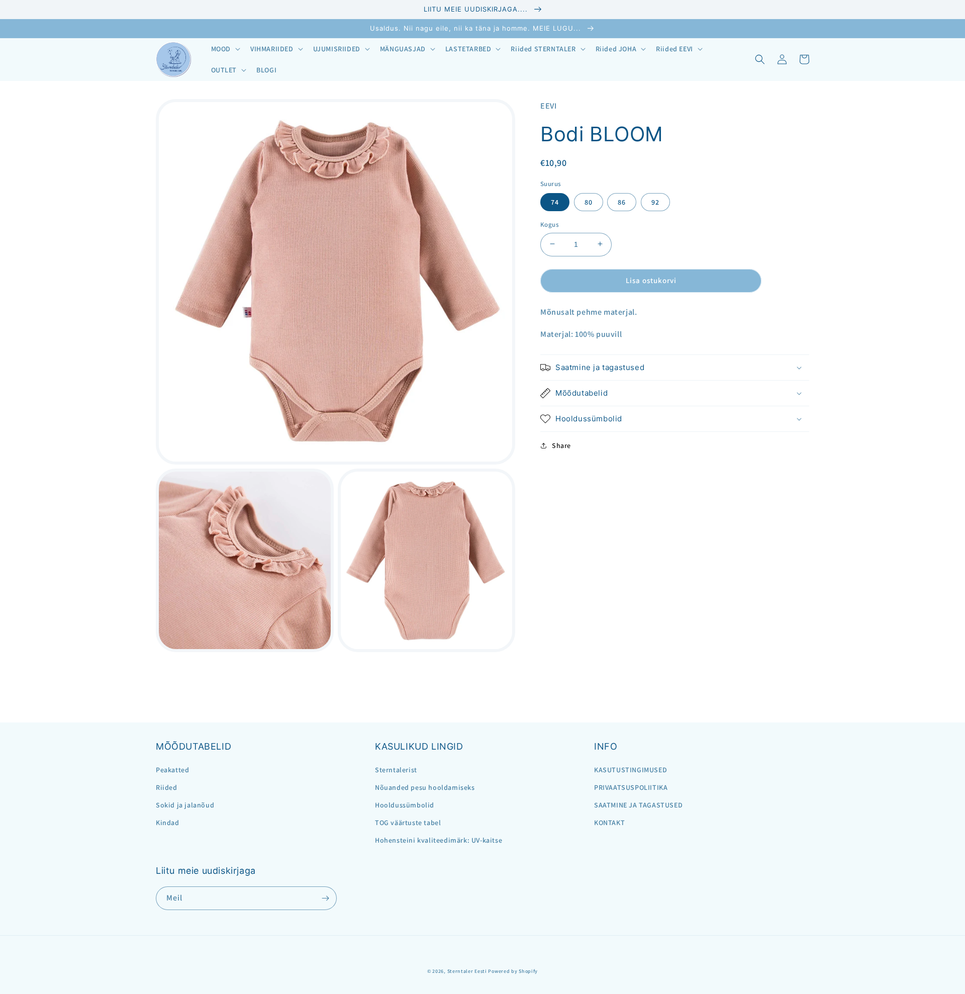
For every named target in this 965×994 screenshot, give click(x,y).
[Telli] (325, 898)
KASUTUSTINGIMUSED (630, 769)
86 (622, 201)
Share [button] (561, 445)
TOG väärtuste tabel (408, 822)
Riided (166, 787)
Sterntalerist (396, 769)
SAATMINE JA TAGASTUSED (638, 804)
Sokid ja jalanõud (185, 804)
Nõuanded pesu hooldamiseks (425, 787)
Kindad (167, 822)
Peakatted (172, 769)
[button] (224, 48)
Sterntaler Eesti (467, 971)
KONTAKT (609, 822)
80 (589, 201)
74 (555, 201)
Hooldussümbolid (404, 804)
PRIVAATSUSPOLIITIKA (630, 787)
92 (655, 201)
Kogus (549, 224)
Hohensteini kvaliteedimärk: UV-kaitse (438, 840)
